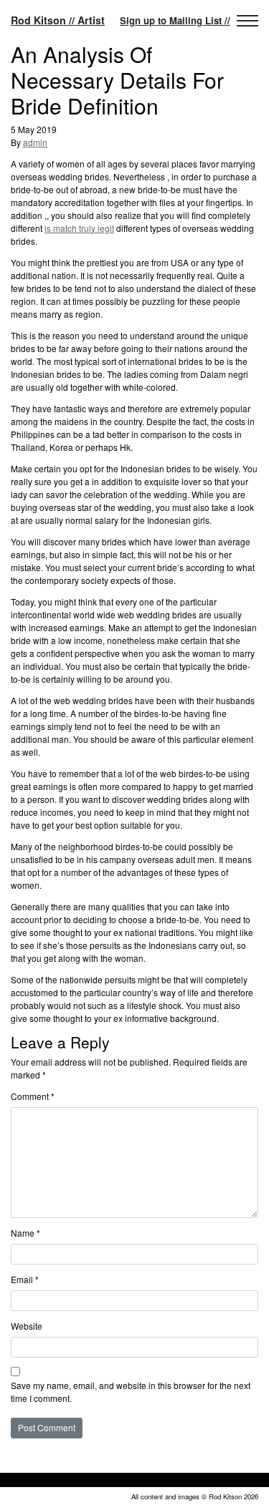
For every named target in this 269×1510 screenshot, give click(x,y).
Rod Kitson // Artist (58, 20)
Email (25, 1279)
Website (26, 1326)
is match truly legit (79, 228)
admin (35, 142)
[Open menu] (247, 20)
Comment (33, 1096)
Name (25, 1233)
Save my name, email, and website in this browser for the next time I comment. (130, 1391)
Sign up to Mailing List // (175, 20)
